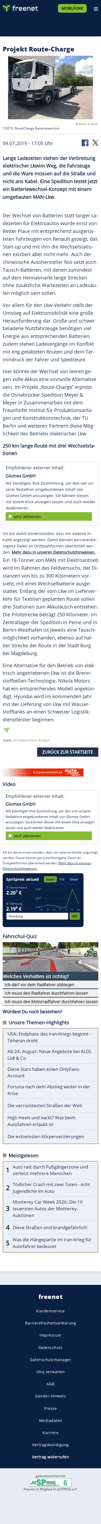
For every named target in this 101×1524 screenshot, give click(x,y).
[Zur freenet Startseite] (19, 7)
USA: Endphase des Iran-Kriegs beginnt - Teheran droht (49, 1037)
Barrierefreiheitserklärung (50, 1323)
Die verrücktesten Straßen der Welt (45, 1105)
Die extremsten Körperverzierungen (46, 1136)
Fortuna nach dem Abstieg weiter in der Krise (49, 1089)
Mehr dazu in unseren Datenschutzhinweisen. (54, 552)
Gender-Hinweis (50, 1396)
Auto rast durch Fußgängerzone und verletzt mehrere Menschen (50, 1170)
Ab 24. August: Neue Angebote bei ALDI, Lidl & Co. (50, 1054)
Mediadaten (50, 1420)
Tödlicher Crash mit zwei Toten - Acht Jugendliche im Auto (51, 1187)
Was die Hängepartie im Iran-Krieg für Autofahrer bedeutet (52, 1242)
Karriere (50, 1432)
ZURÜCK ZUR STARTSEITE (67, 752)
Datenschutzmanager (50, 1359)
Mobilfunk (72, 8)
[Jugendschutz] (51, 1482)
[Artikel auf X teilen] (95, 142)
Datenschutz (51, 1347)
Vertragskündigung (50, 1444)
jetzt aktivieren (27, 516)
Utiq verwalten (50, 1371)
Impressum (50, 1335)
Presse (50, 1408)
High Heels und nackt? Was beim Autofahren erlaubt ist (42, 1120)
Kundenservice (50, 1310)
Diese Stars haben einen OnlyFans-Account (44, 1072)
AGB (51, 1383)
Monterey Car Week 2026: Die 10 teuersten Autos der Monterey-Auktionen (48, 1208)
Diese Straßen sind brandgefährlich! (50, 1227)
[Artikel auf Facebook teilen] (85, 142)
